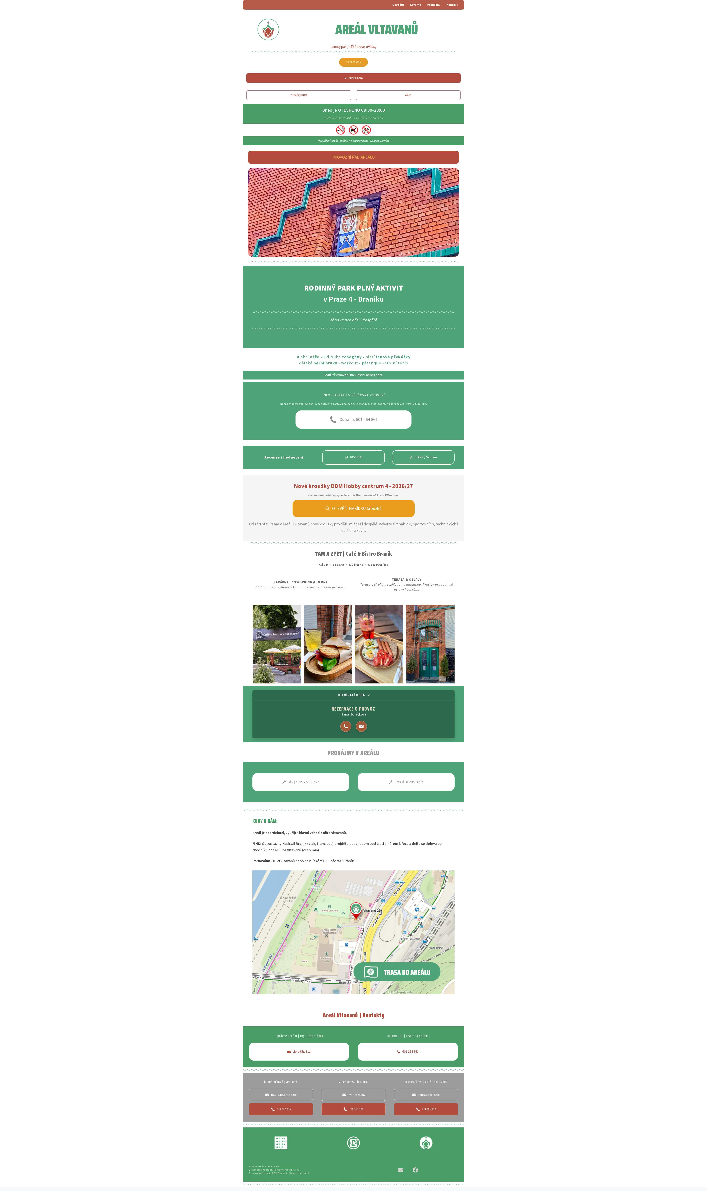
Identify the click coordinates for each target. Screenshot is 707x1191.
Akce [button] (408, 95)
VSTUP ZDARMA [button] (353, 62)
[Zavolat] (345, 726)
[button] (353, 78)
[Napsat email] (361, 726)
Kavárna (415, 5)
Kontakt (452, 5)
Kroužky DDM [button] (299, 95)
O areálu (398, 5)
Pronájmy (433, 5)
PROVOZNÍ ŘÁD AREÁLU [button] (353, 157)
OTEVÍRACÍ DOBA (351, 695)
